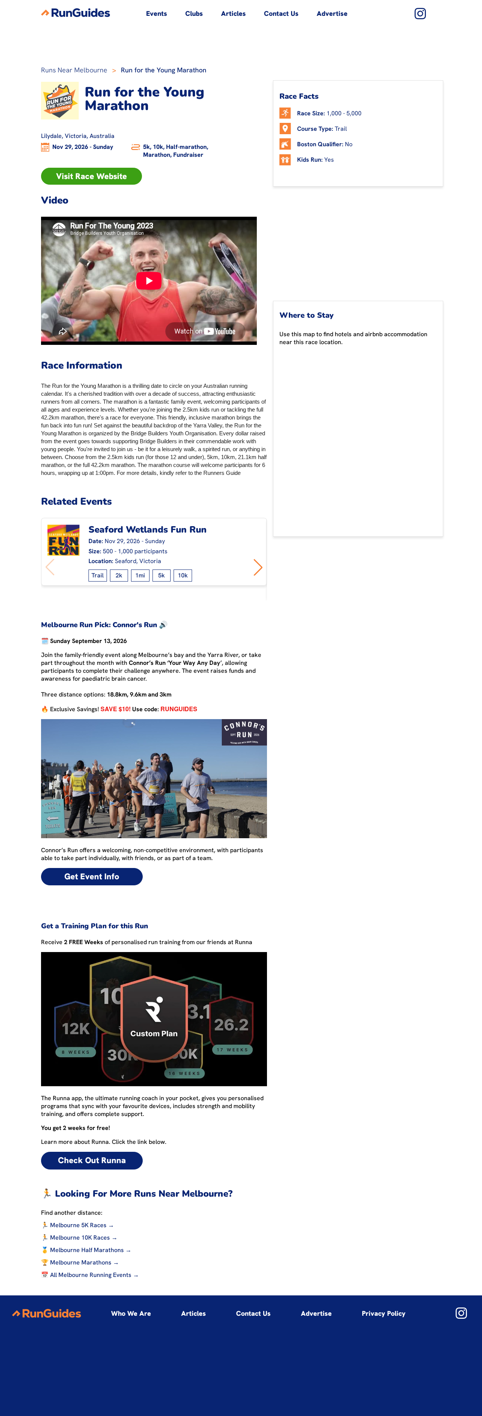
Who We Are (131, 1313)
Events (156, 13)
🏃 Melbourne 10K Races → (79, 1237)
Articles (233, 13)
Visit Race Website (91, 176)
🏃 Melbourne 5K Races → (77, 1225)
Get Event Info (91, 876)
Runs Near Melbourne (74, 70)
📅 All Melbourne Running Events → (90, 1275)
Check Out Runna (92, 1160)
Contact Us (281, 13)
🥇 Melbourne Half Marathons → (86, 1250)
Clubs (194, 13)
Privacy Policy (384, 1313)
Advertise (332, 13)
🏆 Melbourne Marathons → (80, 1262)
